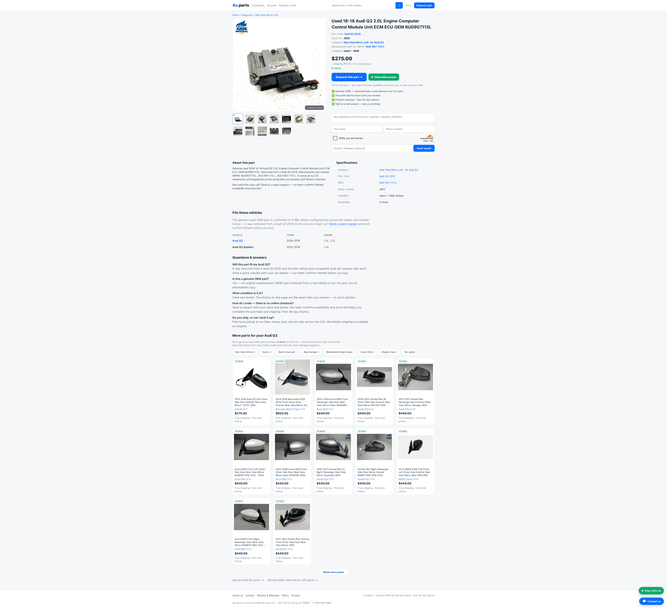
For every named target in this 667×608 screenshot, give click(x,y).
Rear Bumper (312, 352)
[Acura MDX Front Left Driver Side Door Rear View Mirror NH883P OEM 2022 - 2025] (251, 461)
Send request (424, 148)
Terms (285, 595)
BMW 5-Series (406, 479)
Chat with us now (385, 77)
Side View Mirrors (245, 352)
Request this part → (349, 77)
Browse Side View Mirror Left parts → (293, 580)
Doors (267, 352)
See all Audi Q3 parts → (248, 580)
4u (240, 5)
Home (235, 15)
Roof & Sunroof (288, 352)
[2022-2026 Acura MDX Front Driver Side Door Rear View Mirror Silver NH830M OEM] (292, 461)
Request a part (287, 5)
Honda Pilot (363, 409)
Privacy (295, 595)
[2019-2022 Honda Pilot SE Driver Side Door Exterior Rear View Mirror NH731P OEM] (374, 391)
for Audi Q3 (377, 42)
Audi (347, 33)
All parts (271, 5)
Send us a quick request (275, 184)
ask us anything (371, 103)
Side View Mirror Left (266, 15)
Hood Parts (368, 352)
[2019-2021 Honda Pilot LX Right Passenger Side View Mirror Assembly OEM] (333, 461)
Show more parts (333, 572)
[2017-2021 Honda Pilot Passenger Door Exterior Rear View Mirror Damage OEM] (415, 391)
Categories (258, 5)
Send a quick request (343, 224)
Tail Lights (410, 352)
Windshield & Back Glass (340, 352)
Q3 (352, 33)
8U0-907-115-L (375, 46)
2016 (358, 33)
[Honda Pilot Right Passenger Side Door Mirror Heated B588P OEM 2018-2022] (374, 461)
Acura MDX (322, 409)
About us (237, 595)
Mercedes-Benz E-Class (288, 409)
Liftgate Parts (389, 352)
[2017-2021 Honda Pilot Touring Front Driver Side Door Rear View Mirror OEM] (292, 531)
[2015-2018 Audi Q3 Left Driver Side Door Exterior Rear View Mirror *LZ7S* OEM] (251, 391)
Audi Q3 (237, 240)
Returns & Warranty (268, 595)
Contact (250, 595)
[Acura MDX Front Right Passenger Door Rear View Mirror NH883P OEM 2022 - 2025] (251, 531)
